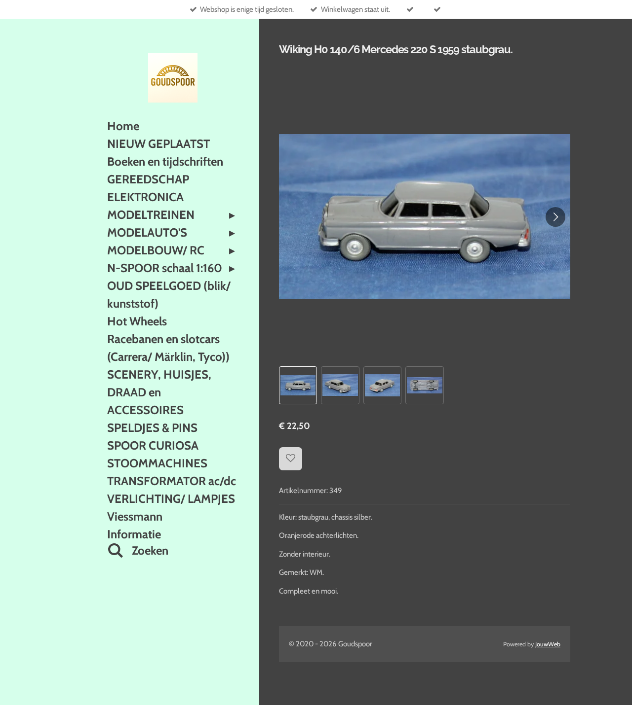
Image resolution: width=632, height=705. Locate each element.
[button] (298, 385)
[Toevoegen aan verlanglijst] (290, 458)
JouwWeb (547, 644)
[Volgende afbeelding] (555, 217)
